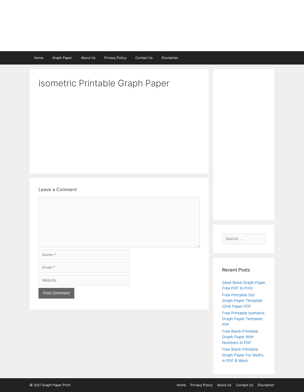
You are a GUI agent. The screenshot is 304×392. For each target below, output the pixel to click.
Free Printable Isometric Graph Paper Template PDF (243, 319)
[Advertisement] (243, 144)
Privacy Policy (115, 58)
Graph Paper (62, 58)
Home (38, 58)
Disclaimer (170, 58)
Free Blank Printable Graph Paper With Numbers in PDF (240, 337)
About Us (88, 58)
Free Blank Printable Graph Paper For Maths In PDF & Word (242, 355)
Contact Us (144, 58)
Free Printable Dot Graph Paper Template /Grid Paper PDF (242, 301)
